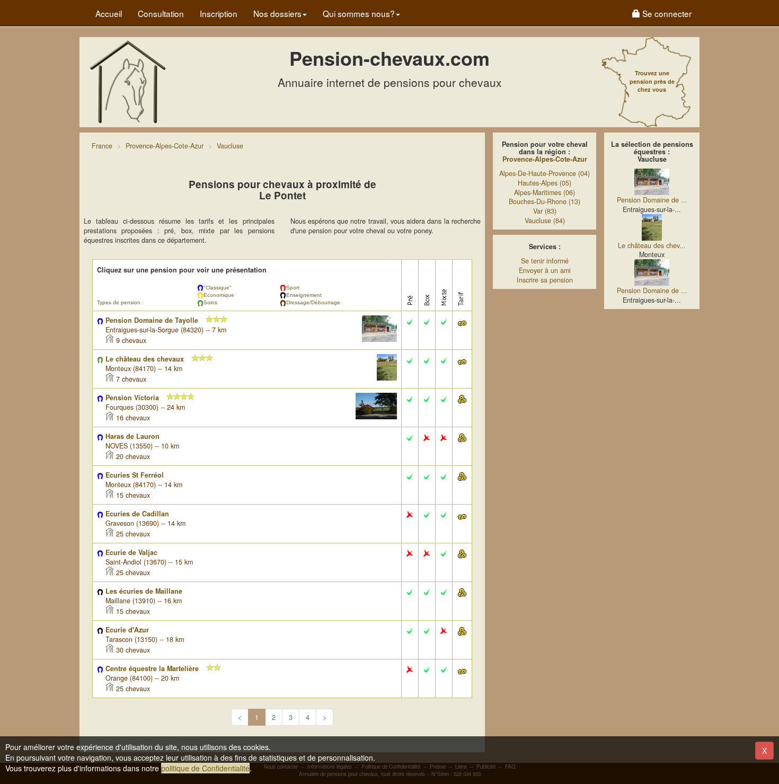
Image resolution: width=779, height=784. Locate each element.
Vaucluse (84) (545, 220)
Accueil (108, 13)
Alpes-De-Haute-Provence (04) (544, 173)
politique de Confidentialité (205, 768)
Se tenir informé (545, 261)
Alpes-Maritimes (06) (544, 192)
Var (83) (544, 211)
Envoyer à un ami (545, 270)
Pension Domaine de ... (652, 200)
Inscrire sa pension (545, 280)
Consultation (161, 13)
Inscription (218, 13)
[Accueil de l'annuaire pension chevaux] (127, 81)
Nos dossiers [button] (277, 13)
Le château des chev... (652, 245)
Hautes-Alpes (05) (544, 183)
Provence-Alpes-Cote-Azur (544, 159)
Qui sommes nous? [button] (359, 13)
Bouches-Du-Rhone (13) (544, 201)
